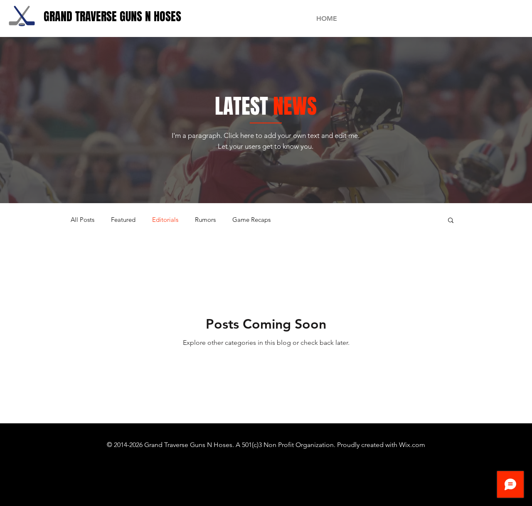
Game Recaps (251, 220)
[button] (451, 220)
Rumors (205, 220)
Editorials (165, 220)
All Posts (82, 220)
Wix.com (412, 445)
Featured (123, 220)
